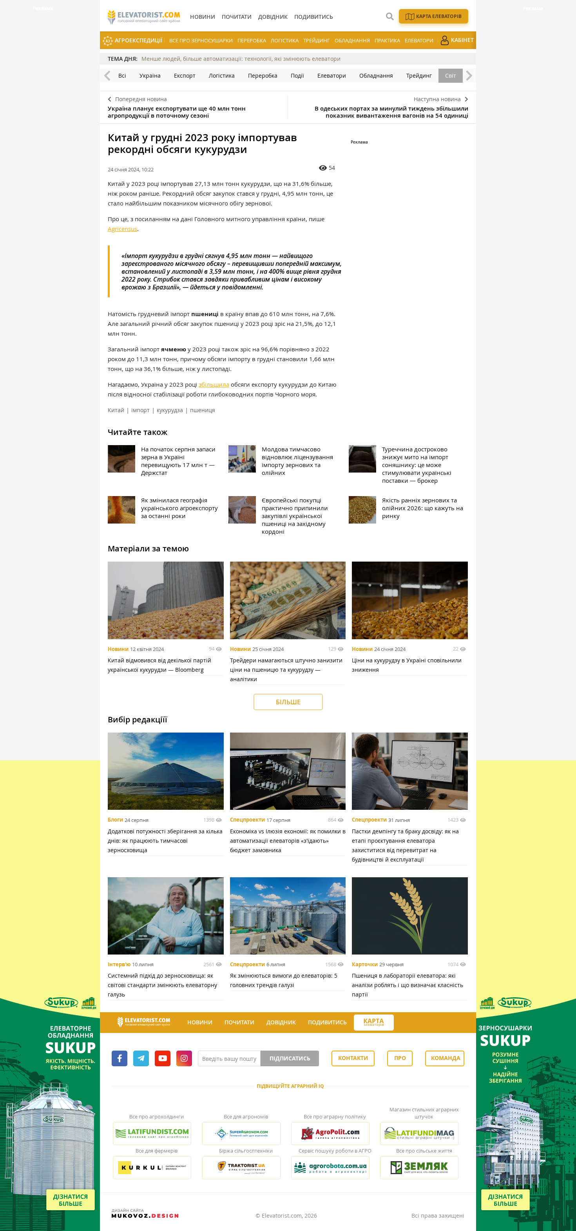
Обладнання (352, 40)
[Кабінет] (401, 1022)
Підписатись (290, 1058)
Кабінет (461, 40)
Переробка (251, 40)
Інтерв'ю (119, 964)
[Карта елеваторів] (374, 1023)
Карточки (365, 964)
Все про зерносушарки (201, 40)
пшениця (202, 410)
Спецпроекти (247, 820)
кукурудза (170, 410)
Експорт (185, 75)
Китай (116, 410)
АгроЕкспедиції (137, 40)
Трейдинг (316, 40)
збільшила (214, 384)
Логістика (285, 40)
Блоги (115, 820)
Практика (387, 40)
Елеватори (419, 40)
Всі (122, 75)
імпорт (140, 410)
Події (297, 75)
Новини (118, 649)
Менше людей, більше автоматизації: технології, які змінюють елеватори (241, 58)
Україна (150, 75)
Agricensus (122, 229)
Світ (450, 75)
